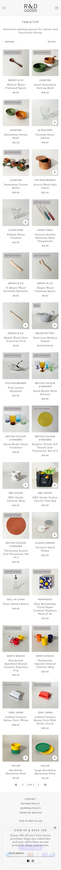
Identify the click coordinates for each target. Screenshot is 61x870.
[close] (55, 827)
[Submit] (49, 853)
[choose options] (54, 325)
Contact (30, 799)
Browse (10, 42)
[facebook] (28, 861)
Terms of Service (30, 812)
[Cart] (56, 8)
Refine (52, 42)
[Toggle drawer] (4, 8)
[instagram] (32, 861)
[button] (15, 784)
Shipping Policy (30, 808)
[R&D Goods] (30, 8)
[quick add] (54, 122)
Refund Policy (30, 803)
